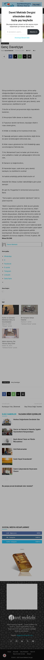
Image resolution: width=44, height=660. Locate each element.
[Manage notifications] (4, 655)
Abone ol (33, 32)
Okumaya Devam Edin (22, 38)
